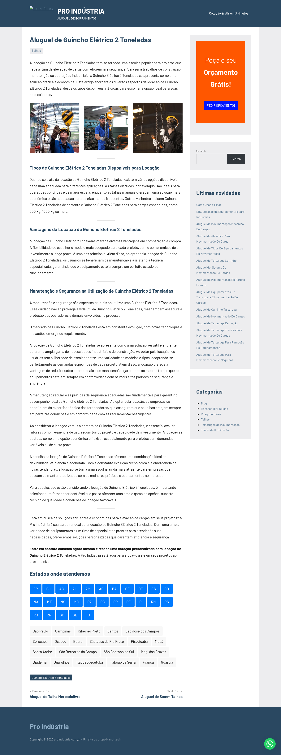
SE (75, 615)
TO (88, 615)
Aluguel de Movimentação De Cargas (220, 316)
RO (35, 615)
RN (153, 602)
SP (35, 589)
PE (128, 602)
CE (127, 589)
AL (74, 589)
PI (140, 602)
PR (115, 602)
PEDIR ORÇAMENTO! (221, 105)
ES (153, 589)
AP (101, 589)
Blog (204, 403)
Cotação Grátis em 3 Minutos (228, 13)
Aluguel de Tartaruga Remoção (217, 323)
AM (87, 589)
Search (201, 151)
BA (114, 589)
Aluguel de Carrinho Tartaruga (216, 309)
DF (140, 589)
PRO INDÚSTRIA (81, 11)
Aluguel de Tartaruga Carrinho (216, 260)
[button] (270, 744)
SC (62, 615)
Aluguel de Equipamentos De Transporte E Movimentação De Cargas (217, 297)
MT (49, 602)
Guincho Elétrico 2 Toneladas (51, 677)
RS (166, 602)
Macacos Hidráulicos (214, 408)
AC (61, 589)
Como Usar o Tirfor (208, 204)
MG (76, 602)
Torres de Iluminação (215, 430)
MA (35, 602)
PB (102, 602)
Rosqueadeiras (211, 414)
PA (89, 602)
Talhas (36, 50)
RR (49, 615)
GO (166, 589)
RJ (48, 589)
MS (62, 602)
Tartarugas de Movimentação (220, 424)
